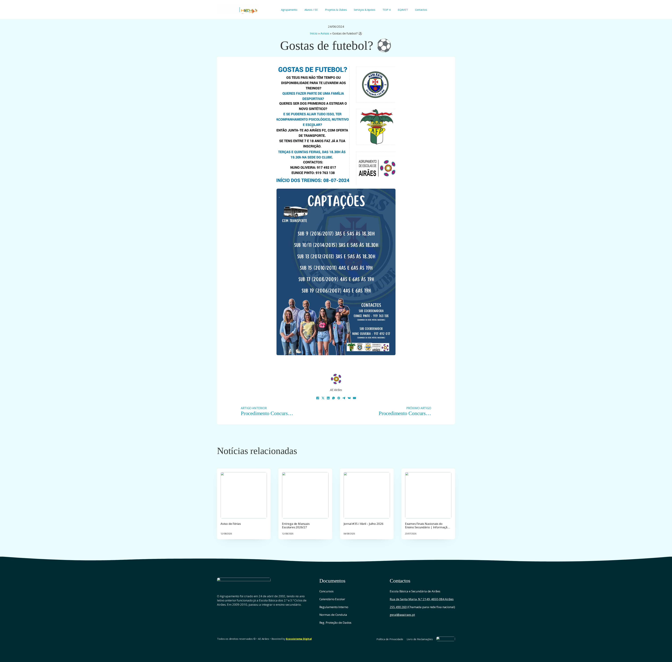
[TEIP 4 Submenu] (392, 9)
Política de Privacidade (389, 639)
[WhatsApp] (333, 398)
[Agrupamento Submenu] (298, 9)
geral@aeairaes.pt (402, 615)
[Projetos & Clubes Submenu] (348, 9)
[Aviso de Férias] (243, 495)
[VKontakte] (349, 398)
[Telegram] (343, 398)
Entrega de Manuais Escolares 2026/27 (295, 525)
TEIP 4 (387, 9)
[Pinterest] (338, 398)
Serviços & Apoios (364, 9)
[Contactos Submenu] (428, 9)
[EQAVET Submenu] (409, 9)
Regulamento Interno (333, 607)
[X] (323, 398)
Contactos (421, 9)
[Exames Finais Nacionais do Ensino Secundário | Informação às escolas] (428, 495)
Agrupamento (289, 9)
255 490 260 (398, 607)
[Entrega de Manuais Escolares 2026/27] (305, 495)
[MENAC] (445, 638)
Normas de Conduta (333, 615)
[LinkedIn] (328, 398)
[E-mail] (354, 398)
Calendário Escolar (332, 599)
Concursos (326, 591)
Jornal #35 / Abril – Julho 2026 (363, 524)
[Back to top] (661, 653)
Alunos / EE (311, 9)
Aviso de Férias (230, 524)
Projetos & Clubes (336, 9)
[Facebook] (317, 398)
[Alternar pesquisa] (453, 9)
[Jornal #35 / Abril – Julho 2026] (367, 495)
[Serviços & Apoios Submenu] (376, 9)
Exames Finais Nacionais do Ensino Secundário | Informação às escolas (427, 527)
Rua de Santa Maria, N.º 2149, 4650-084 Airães (422, 599)
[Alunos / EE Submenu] (319, 9)
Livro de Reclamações (420, 639)
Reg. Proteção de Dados (335, 623)
